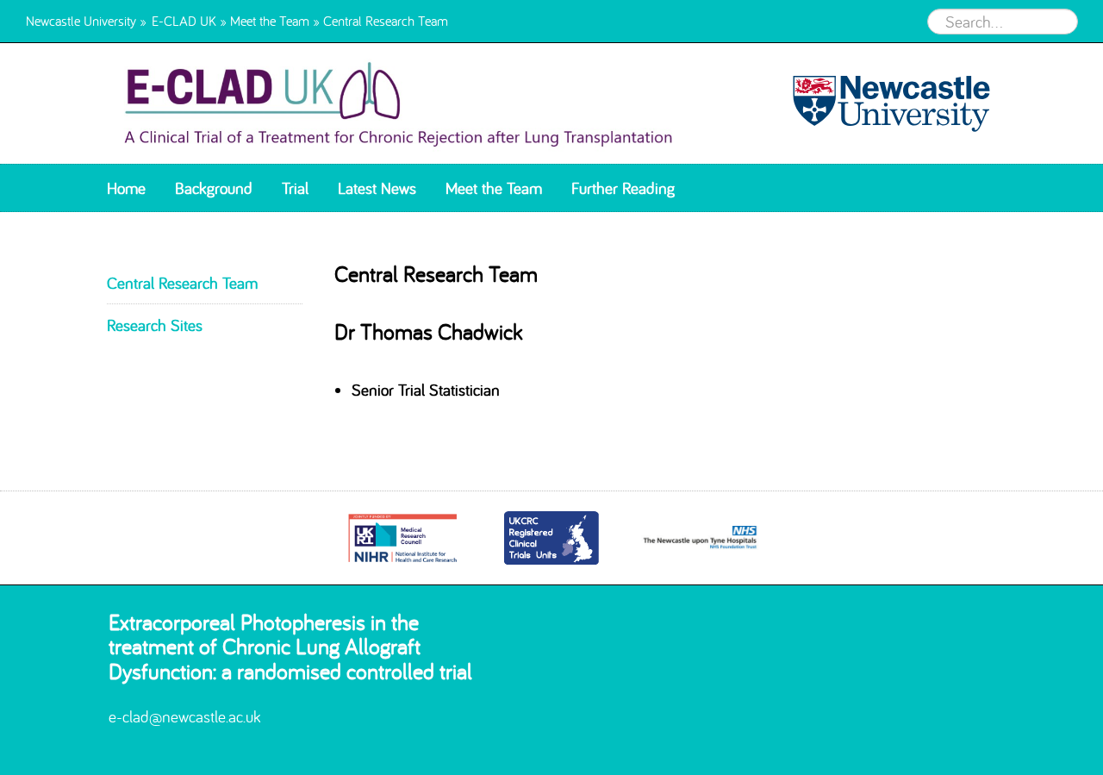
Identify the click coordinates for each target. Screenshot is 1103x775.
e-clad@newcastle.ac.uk (185, 716)
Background (213, 188)
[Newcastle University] (883, 104)
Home (126, 188)
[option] (402, 538)
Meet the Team (269, 20)
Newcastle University (81, 20)
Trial (295, 188)
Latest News (377, 188)
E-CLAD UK (184, 20)
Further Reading (623, 188)
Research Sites (155, 325)
